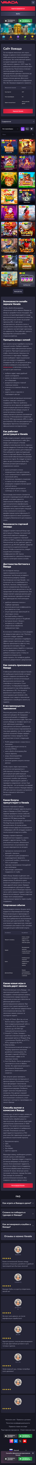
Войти (18, 14)
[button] (2, 29)
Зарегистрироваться (18, 8)
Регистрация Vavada (18, 1185)
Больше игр (18, 291)
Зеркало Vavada (18, 111)
